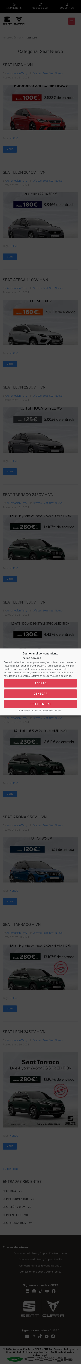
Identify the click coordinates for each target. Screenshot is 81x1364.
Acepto (41, 683)
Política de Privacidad (50, 710)
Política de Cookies (27, 710)
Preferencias (40, 704)
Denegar (40, 693)
